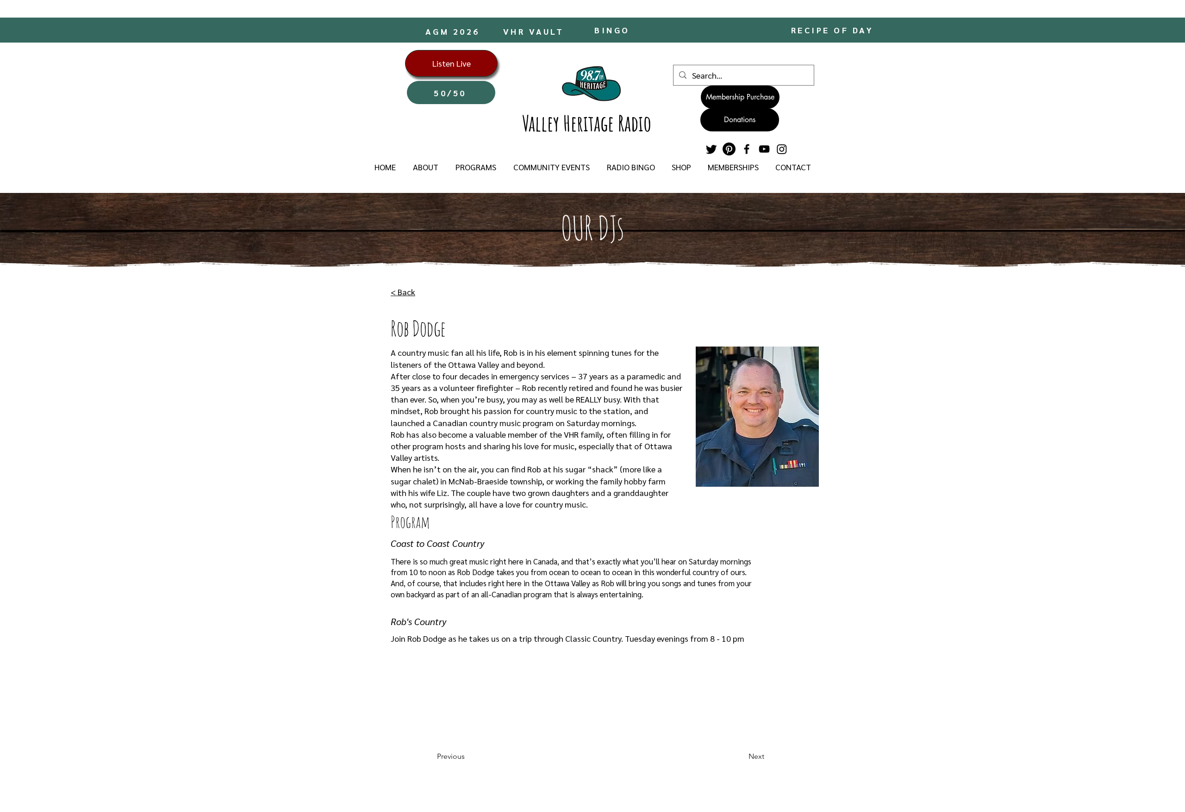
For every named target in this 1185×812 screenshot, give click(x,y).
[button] (425, 167)
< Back (403, 291)
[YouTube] (764, 149)
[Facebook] (746, 149)
